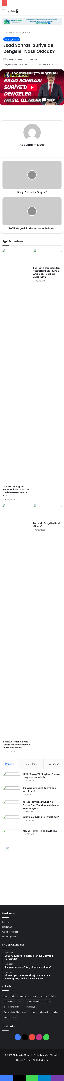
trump (6, 1017)
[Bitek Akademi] (32, 21)
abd (5, 996)
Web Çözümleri (52, 1055)
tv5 (14, 1017)
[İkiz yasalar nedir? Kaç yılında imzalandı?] (11, 792)
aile (13, 996)
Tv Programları (23, 32)
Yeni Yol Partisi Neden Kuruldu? (40, 830)
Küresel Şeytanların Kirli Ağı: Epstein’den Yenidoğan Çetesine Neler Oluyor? (41, 805)
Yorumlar (54, 763)
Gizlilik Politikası (10, 932)
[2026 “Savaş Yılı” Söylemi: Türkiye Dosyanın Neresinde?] (11, 778)
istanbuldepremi (33, 1001)
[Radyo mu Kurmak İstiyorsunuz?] (11, 821)
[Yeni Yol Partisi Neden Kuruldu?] (11, 835)
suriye (32, 1012)
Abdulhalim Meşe (14, 59)
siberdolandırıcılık (11, 1007)
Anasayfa (9, 32)
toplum (55, 1012)
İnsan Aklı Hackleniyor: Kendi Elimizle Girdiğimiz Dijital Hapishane (16, 744)
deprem (22, 996)
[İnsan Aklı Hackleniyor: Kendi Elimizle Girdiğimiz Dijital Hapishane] (16, 621)
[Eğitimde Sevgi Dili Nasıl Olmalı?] (47, 512)
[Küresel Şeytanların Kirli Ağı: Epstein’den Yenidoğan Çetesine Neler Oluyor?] (11, 806)
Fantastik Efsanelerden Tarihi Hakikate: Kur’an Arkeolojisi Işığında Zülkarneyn (46, 272)
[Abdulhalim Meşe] (20, 11)
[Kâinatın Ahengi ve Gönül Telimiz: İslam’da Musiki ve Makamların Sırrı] (16, 366)
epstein (33, 996)
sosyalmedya (29, 1007)
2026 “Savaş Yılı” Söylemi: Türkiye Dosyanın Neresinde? (41, 776)
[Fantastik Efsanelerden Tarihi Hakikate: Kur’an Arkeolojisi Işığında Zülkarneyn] (47, 257)
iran (20, 1001)
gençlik (44, 996)
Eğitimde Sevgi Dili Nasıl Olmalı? (46, 525)
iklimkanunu (9, 1001)
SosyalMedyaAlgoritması (15, 1012)
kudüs (47, 1001)
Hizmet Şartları (9, 936)
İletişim (5, 922)
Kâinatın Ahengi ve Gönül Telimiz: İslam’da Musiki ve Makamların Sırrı (15, 491)
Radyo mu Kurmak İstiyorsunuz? (41, 816)
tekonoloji (44, 1012)
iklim (53, 996)
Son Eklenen (31, 763)
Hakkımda (7, 927)
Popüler (9, 763)
